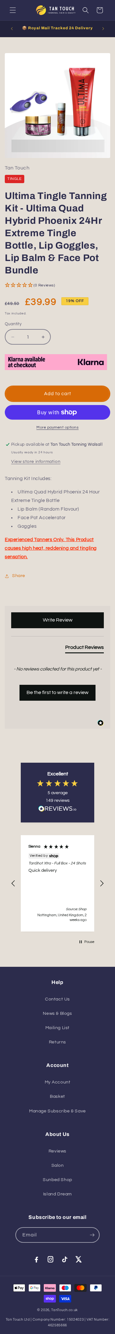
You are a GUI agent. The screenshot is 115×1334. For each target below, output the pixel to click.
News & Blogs (57, 1013)
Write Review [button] (58, 619)
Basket (57, 1096)
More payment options (57, 427)
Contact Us (57, 999)
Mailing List (57, 1028)
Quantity (13, 324)
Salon (57, 1165)
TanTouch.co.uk (64, 1310)
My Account (58, 1082)
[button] (13, 10)
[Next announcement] (103, 29)
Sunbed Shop (57, 1180)
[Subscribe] (92, 1235)
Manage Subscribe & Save (57, 1111)
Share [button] (18, 576)
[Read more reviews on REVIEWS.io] (57, 810)
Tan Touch (17, 167)
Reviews (57, 1151)
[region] (57, 883)
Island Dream (57, 1194)
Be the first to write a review (57, 692)
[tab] (84, 648)
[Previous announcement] (12, 29)
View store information (35, 461)
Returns (57, 1042)
